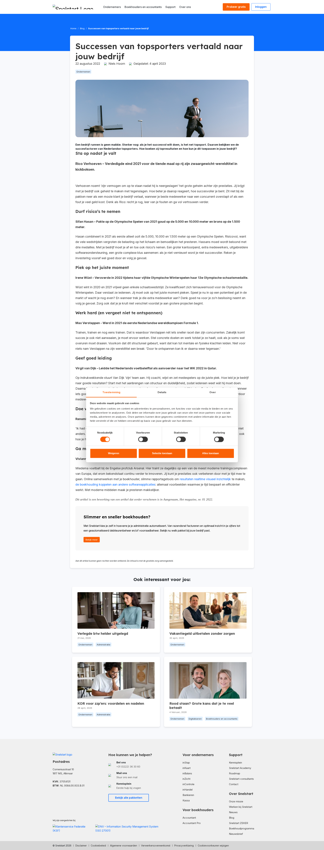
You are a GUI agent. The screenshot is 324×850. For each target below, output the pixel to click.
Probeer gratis (236, 6)
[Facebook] (54, 795)
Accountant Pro (192, 823)
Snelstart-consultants (241, 778)
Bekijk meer (92, 539)
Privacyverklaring (184, 845)
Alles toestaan (210, 453)
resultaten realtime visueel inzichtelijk (205, 479)
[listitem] (134, 765)
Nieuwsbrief (236, 833)
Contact (233, 784)
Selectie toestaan (162, 453)
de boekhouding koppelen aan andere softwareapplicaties (115, 484)
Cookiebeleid (98, 845)
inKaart (187, 768)
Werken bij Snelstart (240, 806)
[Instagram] (64, 795)
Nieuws (233, 812)
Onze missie (236, 801)
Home (73, 28)
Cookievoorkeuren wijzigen (213, 845)
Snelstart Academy (240, 768)
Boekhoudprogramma (241, 828)
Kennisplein (235, 762)
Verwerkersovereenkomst (155, 845)
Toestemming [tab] (111, 392)
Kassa (186, 800)
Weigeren (113, 453)
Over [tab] (212, 392)
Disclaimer (81, 845)
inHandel (188, 789)
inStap (186, 762)
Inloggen (261, 6)
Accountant (189, 817)
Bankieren (188, 795)
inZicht (186, 778)
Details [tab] (162, 392)
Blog (82, 28)
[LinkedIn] (59, 795)
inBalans (187, 773)
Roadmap (234, 773)
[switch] (143, 439)
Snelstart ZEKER (238, 823)
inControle (188, 784)
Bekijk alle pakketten (128, 797)
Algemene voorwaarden (123, 845)
